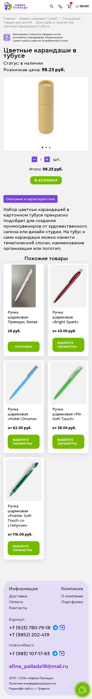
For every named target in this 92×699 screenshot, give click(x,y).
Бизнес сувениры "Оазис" (38, 18)
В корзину (46, 180)
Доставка (18, 596)
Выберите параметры (67, 345)
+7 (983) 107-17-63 (29, 653)
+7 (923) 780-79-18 (29, 628)
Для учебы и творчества (55, 22)
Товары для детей (17, 22)
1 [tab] (42, 147)
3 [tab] (49, 147)
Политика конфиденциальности (32, 683)
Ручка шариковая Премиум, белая (22, 317)
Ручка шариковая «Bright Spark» (65, 317)
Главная (9, 18)
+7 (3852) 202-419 (29, 635)
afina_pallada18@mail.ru (38, 666)
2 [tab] (46, 147)
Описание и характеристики (30, 199)
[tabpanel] (46, 109)
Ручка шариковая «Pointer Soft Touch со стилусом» (19, 516)
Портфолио (72, 602)
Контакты (18, 608)
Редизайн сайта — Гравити (29, 688)
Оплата (16, 602)
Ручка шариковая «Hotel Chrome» (22, 414)
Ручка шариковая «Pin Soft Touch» (66, 414)
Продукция (71, 18)
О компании (72, 596)
